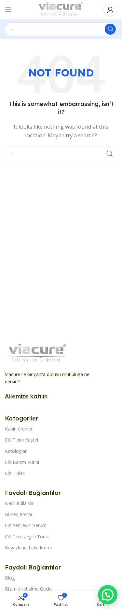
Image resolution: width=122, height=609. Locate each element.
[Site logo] (61, 9)
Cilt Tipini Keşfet (22, 440)
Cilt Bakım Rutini (22, 462)
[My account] (110, 9)
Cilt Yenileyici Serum (26, 525)
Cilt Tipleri (15, 473)
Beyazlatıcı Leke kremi (28, 548)
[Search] (110, 29)
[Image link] (37, 353)
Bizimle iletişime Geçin (28, 589)
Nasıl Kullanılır (19, 503)
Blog (10, 578)
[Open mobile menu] (8, 9)
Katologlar (16, 451)
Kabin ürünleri (19, 429)
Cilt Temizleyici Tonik (27, 537)
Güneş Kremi (18, 514)
